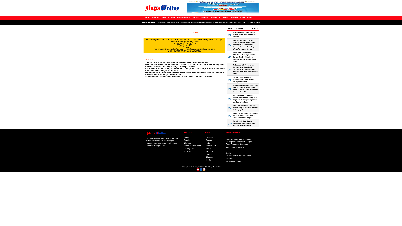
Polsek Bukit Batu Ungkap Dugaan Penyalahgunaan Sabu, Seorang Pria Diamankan (244, 123)
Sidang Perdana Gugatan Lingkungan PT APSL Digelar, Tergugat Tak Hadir (178, 76)
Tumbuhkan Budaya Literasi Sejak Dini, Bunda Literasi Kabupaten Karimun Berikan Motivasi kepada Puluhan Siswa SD (245, 88)
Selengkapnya (159, 145)
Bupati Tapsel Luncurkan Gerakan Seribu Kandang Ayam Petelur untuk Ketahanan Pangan (245, 115)
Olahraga (223, 18)
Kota (173, 18)
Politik (196, 18)
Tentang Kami (189, 148)
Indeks (208, 160)
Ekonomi (204, 18)
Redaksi (187, 140)
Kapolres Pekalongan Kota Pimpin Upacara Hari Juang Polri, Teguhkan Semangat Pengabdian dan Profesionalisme (245, 98)
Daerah (165, 18)
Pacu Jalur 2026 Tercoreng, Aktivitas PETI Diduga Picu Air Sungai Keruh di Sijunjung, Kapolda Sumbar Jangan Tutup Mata (185, 69)
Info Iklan (187, 151)
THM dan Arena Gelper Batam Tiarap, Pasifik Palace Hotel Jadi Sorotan (177, 62)
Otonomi (234, 18)
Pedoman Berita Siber (192, 145)
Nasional (155, 18)
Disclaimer (188, 143)
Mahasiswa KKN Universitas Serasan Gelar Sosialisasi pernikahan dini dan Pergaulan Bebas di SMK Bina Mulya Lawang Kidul (192, 22)
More (249, 18)
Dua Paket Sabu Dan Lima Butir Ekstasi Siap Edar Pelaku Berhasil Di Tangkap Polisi (245, 107)
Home (146, 18)
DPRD (242, 18)
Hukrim (214, 18)
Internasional (183, 18)
